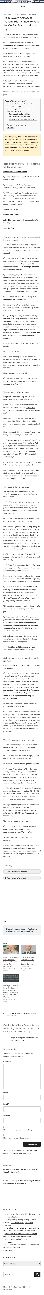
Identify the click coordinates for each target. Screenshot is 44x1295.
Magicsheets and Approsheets (15, 171)
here (34, 220)
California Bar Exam (16, 1013)
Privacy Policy (8, 1290)
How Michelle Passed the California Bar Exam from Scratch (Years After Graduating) (11, 961)
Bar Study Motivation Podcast (16, 1239)
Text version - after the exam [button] (17, 871)
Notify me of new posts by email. (16, 1138)
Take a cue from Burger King (19, 114)
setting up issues (30, 1220)
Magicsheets (33, 679)
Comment (7, 1062)
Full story (10, 128)
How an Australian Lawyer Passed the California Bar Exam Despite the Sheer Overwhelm (27, 961)
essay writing (18, 1220)
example (36, 1214)
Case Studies (32, 1013)
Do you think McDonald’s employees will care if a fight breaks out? (21, 410)
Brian (23, 14)
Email (6, 1104)
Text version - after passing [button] (16, 878)
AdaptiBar (8, 1225)
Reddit (7, 1245)
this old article (33, 543)
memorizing (19, 1223)
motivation (29, 1223)
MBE (13, 1223)
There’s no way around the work (18, 125)
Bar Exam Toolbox (11, 1217)
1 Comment (33, 14)
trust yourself (20, 837)
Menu (23, 6)
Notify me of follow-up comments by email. (20, 1130)
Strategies (11, 1015)
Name (6, 1093)
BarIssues (8, 1242)
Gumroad (8, 1250)
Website (6, 1116)
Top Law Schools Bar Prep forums (26, 1245)
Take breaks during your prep (19, 117)
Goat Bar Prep (8, 228)
